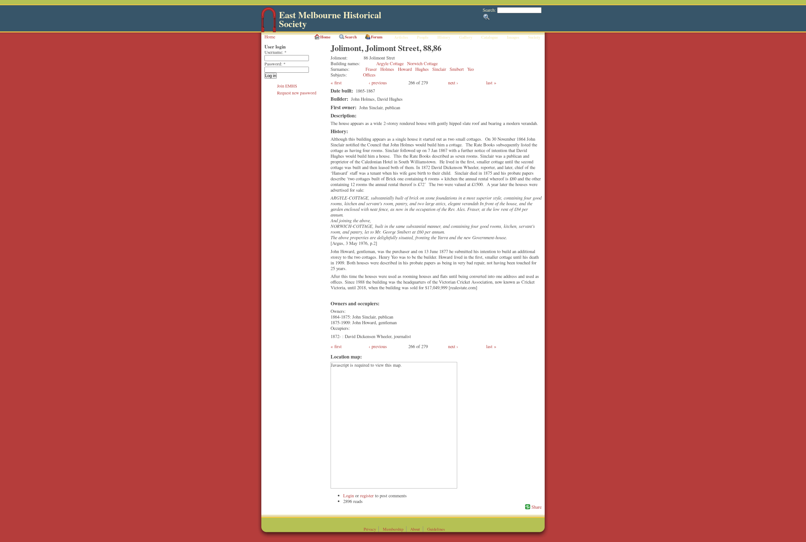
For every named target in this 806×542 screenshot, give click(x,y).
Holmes (387, 69)
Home (269, 37)
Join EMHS (287, 86)
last (489, 83)
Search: (490, 10)
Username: (275, 52)
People (423, 37)
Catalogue (489, 37)
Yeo (470, 69)
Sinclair (439, 69)
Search (351, 37)
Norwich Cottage (422, 63)
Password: (275, 64)
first (338, 83)
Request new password (296, 93)
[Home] (268, 31)
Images (513, 37)
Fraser (371, 69)
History (443, 37)
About (415, 529)
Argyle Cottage (390, 63)
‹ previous (378, 83)
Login (348, 496)
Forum (377, 37)
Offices (369, 75)
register (367, 496)
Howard (405, 69)
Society (534, 37)
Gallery (465, 37)
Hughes (422, 69)
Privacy (370, 529)
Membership (393, 529)
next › (453, 83)
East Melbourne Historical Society (330, 19)
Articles (401, 37)
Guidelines (436, 529)
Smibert (457, 69)
